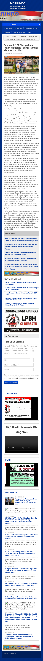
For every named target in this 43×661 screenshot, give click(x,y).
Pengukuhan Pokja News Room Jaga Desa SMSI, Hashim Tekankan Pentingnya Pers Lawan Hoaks (21, 570)
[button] (7, 408)
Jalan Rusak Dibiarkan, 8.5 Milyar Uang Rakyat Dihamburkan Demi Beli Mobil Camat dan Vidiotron (21, 246)
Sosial (14, 37)
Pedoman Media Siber (19, 32)
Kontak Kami (18, 28)
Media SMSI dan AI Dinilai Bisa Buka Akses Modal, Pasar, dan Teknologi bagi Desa (21, 584)
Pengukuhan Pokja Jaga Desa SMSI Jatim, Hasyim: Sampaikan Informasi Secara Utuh (26, 501)
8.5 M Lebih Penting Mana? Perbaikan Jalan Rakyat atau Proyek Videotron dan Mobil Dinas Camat (20, 553)
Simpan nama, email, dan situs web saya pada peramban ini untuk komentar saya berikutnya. (21, 377)
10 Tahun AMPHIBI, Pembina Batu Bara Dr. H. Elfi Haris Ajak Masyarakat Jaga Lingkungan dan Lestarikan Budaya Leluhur (21, 520)
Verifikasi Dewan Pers (31, 28)
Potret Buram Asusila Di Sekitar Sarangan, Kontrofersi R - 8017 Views (20, 304)
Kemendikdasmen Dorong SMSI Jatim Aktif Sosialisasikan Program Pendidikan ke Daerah (21, 536)
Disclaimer (7, 32)
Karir (29, 32)
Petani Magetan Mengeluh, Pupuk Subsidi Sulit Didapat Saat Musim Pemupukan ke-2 (21, 598)
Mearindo (18, 3)
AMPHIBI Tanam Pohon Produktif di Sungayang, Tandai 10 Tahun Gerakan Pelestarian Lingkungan (19, 636)
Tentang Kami (8, 28)
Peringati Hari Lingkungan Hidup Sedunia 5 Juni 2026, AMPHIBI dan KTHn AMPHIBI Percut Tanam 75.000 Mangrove (21, 267)
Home (7, 37)
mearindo (9, 53)
